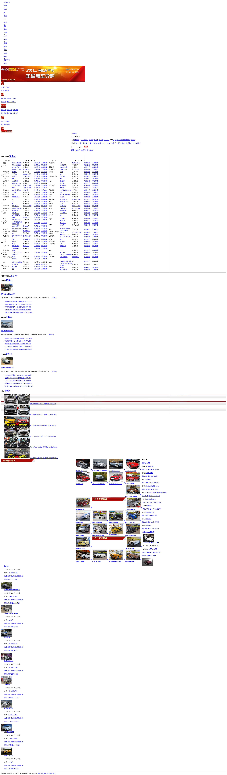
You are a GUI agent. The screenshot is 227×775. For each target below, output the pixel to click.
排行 (8, 102)
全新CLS (63, 223)
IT (5, 26)
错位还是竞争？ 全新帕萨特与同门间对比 (18, 341)
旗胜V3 (6, 566)
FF (13, 233)
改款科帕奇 (15, 167)
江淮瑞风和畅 (8, 708)
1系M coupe (15, 213)
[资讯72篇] (7, 768)
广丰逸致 (15, 264)
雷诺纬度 (7, 637)
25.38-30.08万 (27, 206)
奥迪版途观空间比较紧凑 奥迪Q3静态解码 (18, 338)
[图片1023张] (15, 768)
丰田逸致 (148, 519)
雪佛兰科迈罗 (8, 755)
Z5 (13, 269)
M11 (61, 239)
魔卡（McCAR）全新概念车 (16, 252)
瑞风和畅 (63, 206)
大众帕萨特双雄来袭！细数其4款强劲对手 (18, 346)
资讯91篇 (144, 469)
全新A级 (62, 218)
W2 (132, 140)
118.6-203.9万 (76, 208)
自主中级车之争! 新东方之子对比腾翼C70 (43, 436)
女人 (5, 36)
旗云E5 (62, 267)
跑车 (112, 143)
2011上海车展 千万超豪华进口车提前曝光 (18, 380)
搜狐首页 (7, 2)
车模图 (83, 150)
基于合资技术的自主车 (8, 294)
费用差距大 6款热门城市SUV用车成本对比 (18, 383)
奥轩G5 (14, 174)
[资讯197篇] (8, 721)
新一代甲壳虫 (64, 201)
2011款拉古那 (16, 185)
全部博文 (53, 773)
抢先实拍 (37, 174)
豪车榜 (7, 90)
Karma (62, 232)
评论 (8, 98)
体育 (5, 9)
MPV (104, 143)
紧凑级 (85, 143)
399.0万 (11, 620)
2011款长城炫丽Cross (152, 486)
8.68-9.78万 (75, 257)
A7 (13, 201)
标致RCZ (148, 525)
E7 (125, 140)
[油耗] (150, 552)
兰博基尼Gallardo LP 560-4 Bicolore (156, 492)
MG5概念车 (63, 167)
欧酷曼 (14, 172)
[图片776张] (152, 555)
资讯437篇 (146, 502)
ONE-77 (14, 231)
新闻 (5, 5)
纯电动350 (63, 165)
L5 (13, 194)
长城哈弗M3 (149, 473)
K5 (61, 178)
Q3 (13, 203)
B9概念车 (63, 246)
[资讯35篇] (7, 626)
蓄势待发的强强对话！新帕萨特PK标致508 (43, 404)
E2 (115, 140)
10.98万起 (26, 246)
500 (61, 215)
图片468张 (151, 489)
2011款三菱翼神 (9, 732)
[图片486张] (14, 626)
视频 (5, 39)
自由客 (62, 225)
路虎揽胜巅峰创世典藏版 (12, 590)
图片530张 (151, 522)
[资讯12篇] (7, 674)
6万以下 (76, 140)
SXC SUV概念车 (65, 194)
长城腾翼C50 (150, 512)
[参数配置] (145, 552)
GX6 (13, 256)
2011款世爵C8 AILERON (151, 542)
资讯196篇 (145, 496)
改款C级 (62, 220)
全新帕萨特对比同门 (7, 331)
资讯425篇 (146, 509)
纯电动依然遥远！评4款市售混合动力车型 (18, 375)
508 (61, 192)
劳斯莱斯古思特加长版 (11, 613)
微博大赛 (3, 110)
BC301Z (14, 241)
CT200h (14, 266)
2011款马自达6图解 (129, 483)
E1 (113, 140)
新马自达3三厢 (17, 208)
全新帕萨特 (63, 199)
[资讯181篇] (8, 603)
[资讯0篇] (7, 579)
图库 (72, 150)
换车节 (16, 113)
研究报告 (3, 102)
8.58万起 (25, 190)
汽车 (5, 29)
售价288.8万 (27, 236)
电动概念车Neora (65, 190)
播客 (5, 43)
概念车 (14, 259)
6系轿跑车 (63, 208)
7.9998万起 (26, 239)
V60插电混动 (16, 220)
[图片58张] (13, 579)
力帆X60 (7, 684)
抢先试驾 (44, 190)
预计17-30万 (76, 162)
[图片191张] (14, 650)
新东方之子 (63, 270)
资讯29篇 (144, 522)
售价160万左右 (76, 232)
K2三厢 (62, 176)
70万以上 (106, 140)
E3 (117, 140)
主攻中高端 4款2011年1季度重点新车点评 (18, 378)
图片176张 (151, 528)
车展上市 (129, 143)
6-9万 (82, 140)
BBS (5, 56)
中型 (89, 143)
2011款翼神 (15, 246)
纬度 (13, 187)
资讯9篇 (144, 515)
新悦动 (62, 187)
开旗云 (12, 113)
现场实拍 (37, 162)
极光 (13, 217)
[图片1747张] (16, 603)
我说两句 (7, 60)
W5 (61, 162)
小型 (79, 143)
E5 (121, 140)
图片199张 (153, 509)
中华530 (62, 241)
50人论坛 (13, 98)
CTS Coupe (63, 169)
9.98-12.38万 (27, 174)
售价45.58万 (27, 169)
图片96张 (150, 476)
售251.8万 (26, 226)
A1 (13, 199)
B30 (61, 243)
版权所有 (41, 773)
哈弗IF (62, 183)
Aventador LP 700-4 (65, 237)
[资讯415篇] (8, 745)
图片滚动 (90, 150)
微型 (75, 143)
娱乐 (5, 16)
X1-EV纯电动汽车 (65, 261)
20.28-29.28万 (27, 187)
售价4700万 (26, 231)
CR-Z (14, 178)
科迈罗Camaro (16, 169)
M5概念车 (63, 210)
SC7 (61, 250)
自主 (134, 143)
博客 (5, 53)
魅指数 (7, 121)
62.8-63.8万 (26, 217)
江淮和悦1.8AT (151, 499)
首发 (118, 143)
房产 (5, 32)
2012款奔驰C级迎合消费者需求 (99, 470)
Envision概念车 (17, 162)
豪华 (99, 143)
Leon (61, 203)
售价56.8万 (75, 169)
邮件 (5, 50)
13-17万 (91, 140)
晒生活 (3, 124)
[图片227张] (15, 697)
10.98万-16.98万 (13, 738)
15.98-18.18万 (76, 206)
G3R (61, 172)
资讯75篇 (144, 476)
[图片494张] (14, 674)
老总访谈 (3, 98)
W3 (134, 140)
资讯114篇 (145, 482)
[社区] (159, 552)
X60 (13, 239)
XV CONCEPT (64, 234)
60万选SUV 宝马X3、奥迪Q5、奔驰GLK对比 (44, 458)
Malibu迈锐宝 (16, 165)
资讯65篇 (144, 489)
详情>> (54, 298)
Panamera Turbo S (17, 228)
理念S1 (14, 176)
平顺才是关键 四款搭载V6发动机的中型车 (18, 349)
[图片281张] (15, 721)
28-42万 (101, 140)
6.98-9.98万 (26, 176)
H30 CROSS (63, 257)
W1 (129, 140)
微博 (5, 46)
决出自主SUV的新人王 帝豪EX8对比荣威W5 (19, 312)
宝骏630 (148, 479)
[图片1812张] (16, 745)
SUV (108, 143)
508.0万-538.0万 (152, 549)
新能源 (138, 143)
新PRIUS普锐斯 (17, 262)
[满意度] (154, 552)
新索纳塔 (63, 185)
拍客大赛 (9, 110)
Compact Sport (16, 183)
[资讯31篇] (7, 650)
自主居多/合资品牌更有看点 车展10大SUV (18, 301)
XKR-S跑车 (16, 226)
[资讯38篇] (145, 555)
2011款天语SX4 (17, 190)
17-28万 (96, 140)
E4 (119, 140)
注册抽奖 (15, 110)
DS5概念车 (63, 213)
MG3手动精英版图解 (114, 535)
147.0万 (11, 762)
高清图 (3, 121)
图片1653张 (152, 496)
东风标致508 (150, 466)
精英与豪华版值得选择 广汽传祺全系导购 (18, 344)
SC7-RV (62, 252)
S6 (61, 174)
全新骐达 (15, 181)
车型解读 (44, 162)
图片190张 (151, 469)
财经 (5, 22)
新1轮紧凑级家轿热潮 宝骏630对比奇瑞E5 (18, 304)
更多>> (12, 156)
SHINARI (15, 210)
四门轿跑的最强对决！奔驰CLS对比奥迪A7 (43, 414)
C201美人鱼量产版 (66, 254)
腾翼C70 (62, 181)
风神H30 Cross (8, 661)
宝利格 (62, 197)
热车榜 (8, 87)
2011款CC (15, 206)
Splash (14, 192)
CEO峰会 (13, 102)
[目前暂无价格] (13, 572)
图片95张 (150, 515)
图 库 (2, 90)
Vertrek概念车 (16, 248)
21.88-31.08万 (76, 199)
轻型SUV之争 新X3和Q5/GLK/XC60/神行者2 (19, 386)
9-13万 (86, 140)
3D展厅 (3, 87)
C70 (13, 243)
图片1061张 (153, 502)
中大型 (95, 143)
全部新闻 (47, 773)
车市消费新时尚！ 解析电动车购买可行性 (18, 307)
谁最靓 (7, 124)
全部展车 (74, 133)
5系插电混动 (16, 215)
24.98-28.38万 (27, 185)
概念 (123, 143)
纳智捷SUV (16, 197)
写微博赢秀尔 (5, 113)
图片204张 (152, 482)
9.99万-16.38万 (13, 715)
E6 (123, 140)
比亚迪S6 (149, 505)
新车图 (78, 150)
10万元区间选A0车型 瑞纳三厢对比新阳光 (43, 425)
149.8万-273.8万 (13, 596)
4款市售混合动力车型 (7, 367)
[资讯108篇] (8, 697)
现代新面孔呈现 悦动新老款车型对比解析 (18, 309)
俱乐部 (157, 469)
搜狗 (5, 63)
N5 (127, 140)
